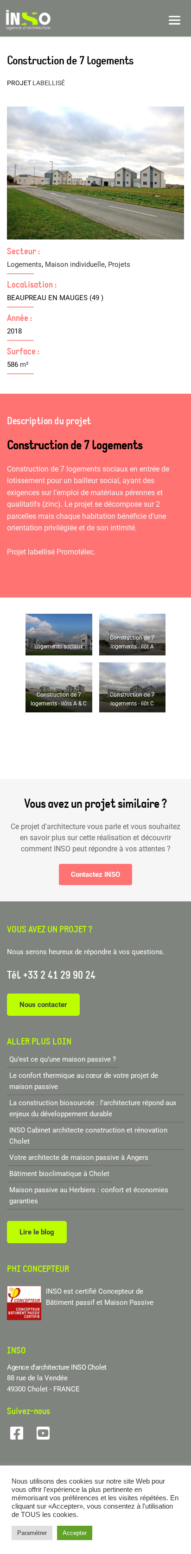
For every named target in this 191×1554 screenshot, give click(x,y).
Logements (24, 264)
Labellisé (48, 83)
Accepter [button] (75, 1532)
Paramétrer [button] (32, 1532)
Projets (119, 264)
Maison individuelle (75, 264)
